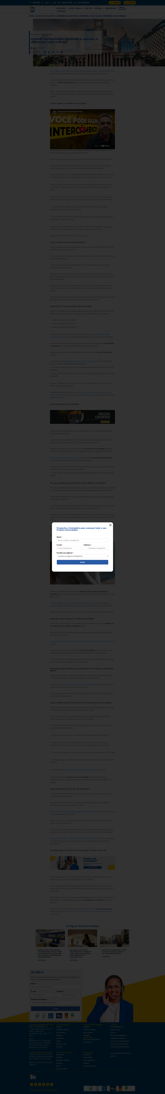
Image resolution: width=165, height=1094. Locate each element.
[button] (110, 525)
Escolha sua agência (65, 553)
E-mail (60, 545)
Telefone (87, 545)
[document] (82, 547)
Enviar (82, 562)
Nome (59, 537)
